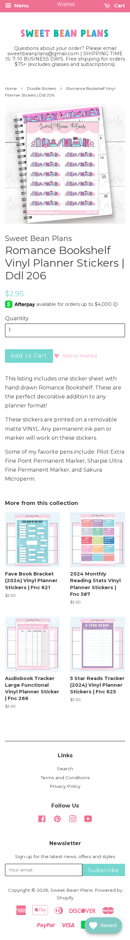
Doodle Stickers (41, 88)
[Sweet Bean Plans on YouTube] (88, 820)
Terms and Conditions (65, 777)
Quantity (17, 318)
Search (65, 768)
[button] (75, 356)
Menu (21, 6)
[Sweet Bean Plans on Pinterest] (57, 820)
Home (11, 88)
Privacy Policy (65, 786)
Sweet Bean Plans (71, 890)
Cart (119, 6)
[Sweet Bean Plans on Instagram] (72, 820)
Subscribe (103, 870)
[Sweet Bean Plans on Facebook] (42, 820)
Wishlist (66, 4)
